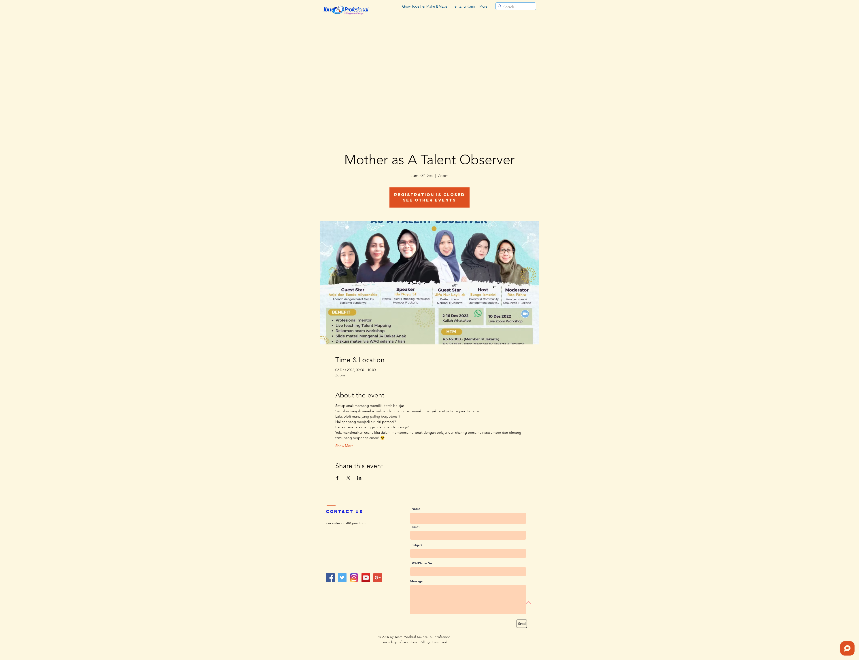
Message (416, 581)
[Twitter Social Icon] (342, 577)
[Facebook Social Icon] (330, 577)
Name (416, 509)
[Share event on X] (348, 478)
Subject (417, 545)
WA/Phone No (422, 563)
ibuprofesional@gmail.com (346, 523)
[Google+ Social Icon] (377, 577)
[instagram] (354, 577)
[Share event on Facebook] (337, 478)
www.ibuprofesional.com (401, 642)
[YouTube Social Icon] (365, 577)
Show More (344, 446)
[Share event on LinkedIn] (359, 478)
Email (416, 527)
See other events (429, 200)
